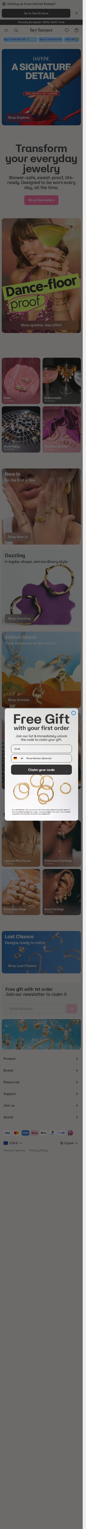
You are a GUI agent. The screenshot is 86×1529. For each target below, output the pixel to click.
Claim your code (41, 769)
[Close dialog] (73, 713)
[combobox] (17, 758)
